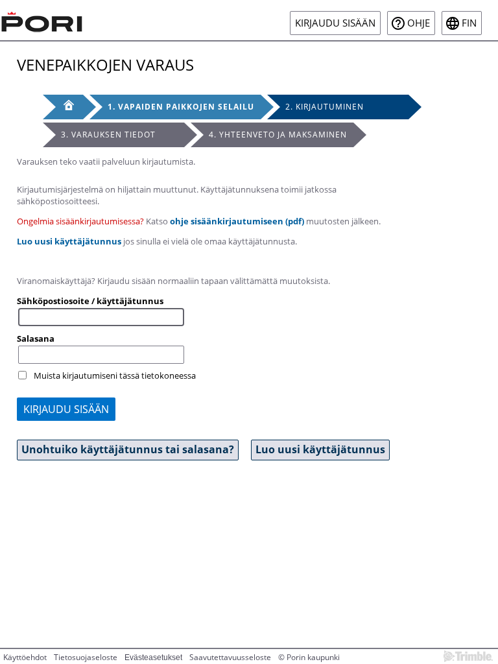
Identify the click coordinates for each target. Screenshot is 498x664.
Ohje (418, 23)
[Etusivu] (63, 107)
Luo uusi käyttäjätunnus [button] (320, 449)
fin (469, 23)
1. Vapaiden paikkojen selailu (181, 106)
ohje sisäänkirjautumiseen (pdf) (237, 221)
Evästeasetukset (153, 657)
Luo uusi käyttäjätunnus (69, 241)
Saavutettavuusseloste (230, 657)
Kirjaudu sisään (335, 23)
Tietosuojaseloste (85, 657)
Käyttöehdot (25, 657)
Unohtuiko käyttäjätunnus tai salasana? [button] (127, 449)
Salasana (35, 338)
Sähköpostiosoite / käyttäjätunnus (90, 301)
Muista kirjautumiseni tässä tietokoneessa (115, 375)
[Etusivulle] (42, 20)
